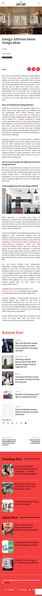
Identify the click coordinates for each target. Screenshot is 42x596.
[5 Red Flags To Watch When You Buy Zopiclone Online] (7, 546)
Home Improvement (7, 57)
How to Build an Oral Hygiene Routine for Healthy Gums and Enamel (26, 527)
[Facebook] (3, 423)
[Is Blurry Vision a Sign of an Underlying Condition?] (7, 564)
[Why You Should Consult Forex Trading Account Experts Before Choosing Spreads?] (7, 346)
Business (18, 340)
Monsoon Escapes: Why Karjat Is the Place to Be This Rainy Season (25, 486)
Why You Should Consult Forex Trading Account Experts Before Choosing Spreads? (26, 347)
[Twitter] (21, 423)
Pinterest (23, 589)
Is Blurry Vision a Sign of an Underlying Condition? (26, 561)
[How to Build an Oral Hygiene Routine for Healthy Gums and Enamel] (7, 529)
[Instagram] (8, 423)
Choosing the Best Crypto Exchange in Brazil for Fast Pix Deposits (27, 379)
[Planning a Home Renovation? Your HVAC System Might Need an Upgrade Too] (7, 362)
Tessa (5, 49)
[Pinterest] (17, 423)
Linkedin (11, 589)
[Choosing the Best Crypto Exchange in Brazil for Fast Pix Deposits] (7, 378)
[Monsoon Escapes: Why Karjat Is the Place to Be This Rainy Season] (7, 488)
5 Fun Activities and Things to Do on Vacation (26, 503)
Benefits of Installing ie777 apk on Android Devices (27, 395)
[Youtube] (25, 423)
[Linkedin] (12, 423)
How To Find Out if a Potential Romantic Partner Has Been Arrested (9, 442)
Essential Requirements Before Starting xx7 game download (26, 411)
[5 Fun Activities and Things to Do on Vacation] (7, 505)
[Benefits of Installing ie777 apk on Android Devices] (7, 394)
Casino (17, 391)
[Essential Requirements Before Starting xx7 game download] (7, 411)
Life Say (7, 583)
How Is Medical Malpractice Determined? (34, 441)
